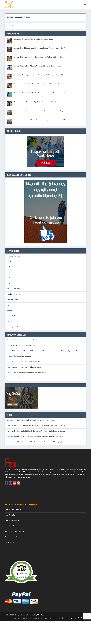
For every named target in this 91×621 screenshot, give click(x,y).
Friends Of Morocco (14, 289)
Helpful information (14, 294)
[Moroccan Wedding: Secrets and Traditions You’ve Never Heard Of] (9, 76)
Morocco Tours (10, 542)
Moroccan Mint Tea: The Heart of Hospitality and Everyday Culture (38, 84)
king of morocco (13, 300)
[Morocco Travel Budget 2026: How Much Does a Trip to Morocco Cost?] (9, 49)
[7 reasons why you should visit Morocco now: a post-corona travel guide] (9, 121)
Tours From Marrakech (13, 509)
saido (9, 356)
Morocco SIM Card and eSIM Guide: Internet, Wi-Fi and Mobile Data (38, 57)
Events (9, 272)
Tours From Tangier (12, 520)
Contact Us (49, 618)
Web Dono (41, 615)
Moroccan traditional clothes (25, 345)
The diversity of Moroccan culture (31, 378)
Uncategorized (12, 327)
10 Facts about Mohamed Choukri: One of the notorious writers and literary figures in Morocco (47, 351)
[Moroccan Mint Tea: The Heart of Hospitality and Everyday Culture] (9, 85)
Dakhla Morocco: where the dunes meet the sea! (30, 372)
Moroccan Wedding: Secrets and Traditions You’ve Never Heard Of (38, 75)
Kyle (8, 351)
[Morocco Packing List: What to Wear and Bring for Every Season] (9, 67)
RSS (10, 415)
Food (8, 283)
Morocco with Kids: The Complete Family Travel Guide (33, 39)
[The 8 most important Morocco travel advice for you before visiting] (9, 112)
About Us (16, 618)
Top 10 (9, 321)
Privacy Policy (60, 618)
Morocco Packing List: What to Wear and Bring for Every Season (37, 66)
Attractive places (13, 256)
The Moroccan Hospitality (22, 356)
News (9, 305)
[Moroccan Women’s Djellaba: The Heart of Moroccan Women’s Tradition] (9, 94)
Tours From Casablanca (13, 526)
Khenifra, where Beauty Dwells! (29, 340)
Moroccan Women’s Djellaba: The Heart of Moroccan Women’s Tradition (39, 93)
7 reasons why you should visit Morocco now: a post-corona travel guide (39, 120)
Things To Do (11, 316)
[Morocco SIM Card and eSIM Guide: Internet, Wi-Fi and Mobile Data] (9, 58)
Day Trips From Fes (12, 537)
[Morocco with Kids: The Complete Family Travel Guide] (9, 40)
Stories (9, 310)
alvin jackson (11, 378)
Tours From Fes (10, 515)
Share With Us (26, 618)
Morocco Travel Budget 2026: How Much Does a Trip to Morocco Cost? (39, 48)
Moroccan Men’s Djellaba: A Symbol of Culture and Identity (35, 102)
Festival (9, 278)
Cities (9, 261)
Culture (9, 267)
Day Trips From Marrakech (14, 531)
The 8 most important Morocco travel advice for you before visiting (38, 111)
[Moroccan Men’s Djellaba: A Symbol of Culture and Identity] (9, 103)
